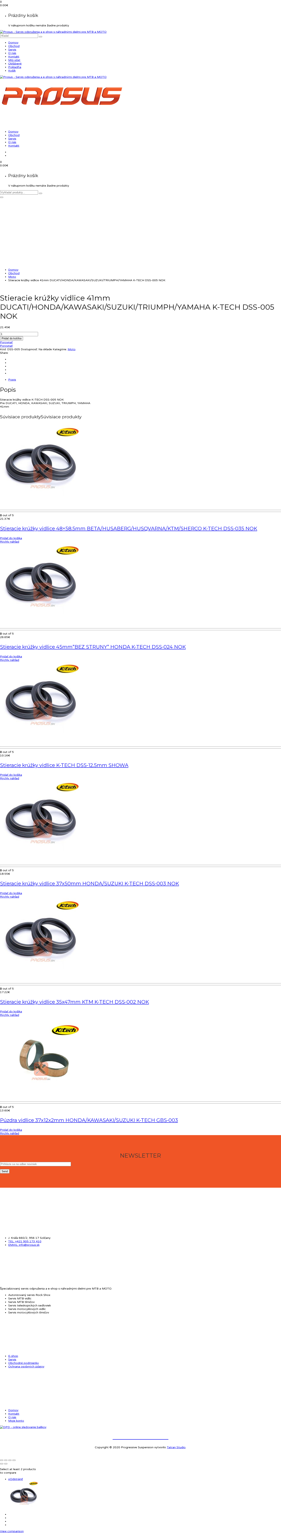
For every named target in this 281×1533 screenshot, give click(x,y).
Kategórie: (60, 349)
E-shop (13, 1356)
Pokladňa (14, 67)
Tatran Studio (176, 1447)
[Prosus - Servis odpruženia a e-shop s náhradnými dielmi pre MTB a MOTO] (53, 32)
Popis (12, 379)
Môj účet (14, 60)
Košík (12, 70)
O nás (12, 53)
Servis (12, 49)
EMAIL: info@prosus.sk (23, 1245)
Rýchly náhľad (9, 541)
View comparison (12, 1531)
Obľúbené (15, 63)
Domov (13, 42)
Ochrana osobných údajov (26, 1366)
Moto (12, 277)
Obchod (14, 46)
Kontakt (13, 56)
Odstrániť (15, 1479)
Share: (4, 353)
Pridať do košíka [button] (11, 538)
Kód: (3, 349)
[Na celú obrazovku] (5, 1460)
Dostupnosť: (29, 349)
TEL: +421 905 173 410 (24, 1241)
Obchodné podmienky (23, 1363)
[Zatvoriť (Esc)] (14, 1460)
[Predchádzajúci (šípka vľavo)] (1, 1463)
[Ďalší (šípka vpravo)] (5, 1463)
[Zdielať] (10, 1460)
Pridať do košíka (11, 338)
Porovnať (6, 342)
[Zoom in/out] (1, 1460)
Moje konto (16, 1420)
